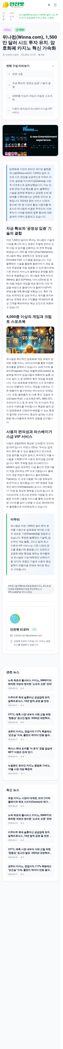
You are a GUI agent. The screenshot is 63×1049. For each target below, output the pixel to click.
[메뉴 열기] (55, 5)
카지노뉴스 (12, 16)
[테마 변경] (49, 4)
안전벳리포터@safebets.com (28, 635)
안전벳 (3, 16)
